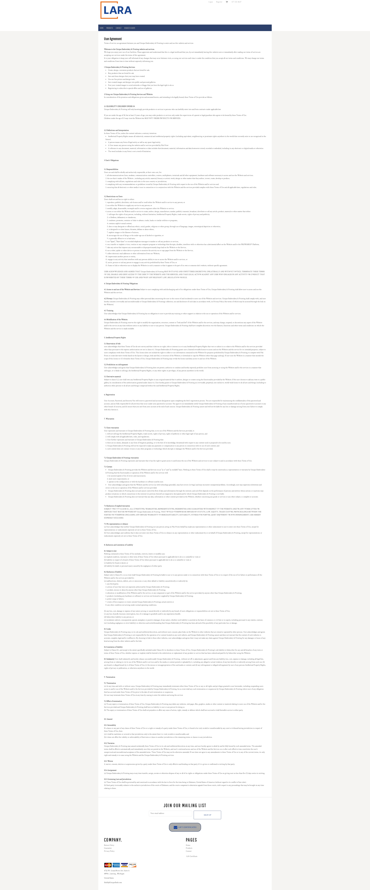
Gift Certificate (191, 856)
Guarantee (108, 848)
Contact (189, 851)
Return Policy (109, 845)
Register (219, 2)
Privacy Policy (109, 851)
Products (189, 848)
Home (188, 845)
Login (211, 2)
